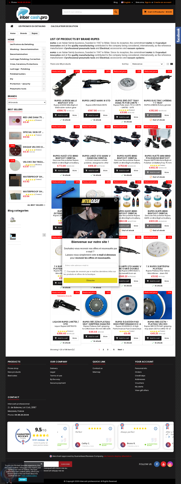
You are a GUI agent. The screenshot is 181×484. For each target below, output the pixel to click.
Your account (144, 361)
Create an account (162, 2)
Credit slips (140, 375)
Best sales (12, 375)
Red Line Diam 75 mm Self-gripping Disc (34, 117)
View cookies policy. (29, 476)
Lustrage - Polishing (20, 69)
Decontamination (19, 54)
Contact (13, 397)
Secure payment (58, 383)
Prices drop (13, 368)
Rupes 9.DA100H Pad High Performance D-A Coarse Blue (127, 324)
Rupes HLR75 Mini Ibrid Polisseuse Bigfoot (158, 157)
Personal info (141, 368)
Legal (52, 372)
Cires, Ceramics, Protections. (24, 64)
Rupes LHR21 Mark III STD (96, 100)
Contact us (98, 368)
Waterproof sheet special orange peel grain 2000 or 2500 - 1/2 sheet (34, 191)
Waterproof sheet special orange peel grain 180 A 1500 (34, 177)
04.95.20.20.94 (23, 2)
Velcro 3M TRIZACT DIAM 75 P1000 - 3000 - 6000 (34, 162)
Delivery (54, 368)
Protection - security (20, 83)
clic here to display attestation (117, 456)
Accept (22, 479)
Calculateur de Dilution (64, 26)
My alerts (139, 386)
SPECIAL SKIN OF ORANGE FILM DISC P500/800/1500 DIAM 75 (34, 132)
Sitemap (96, 372)
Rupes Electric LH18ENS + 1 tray (158, 101)
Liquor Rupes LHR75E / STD (66, 323)
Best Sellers (15, 109)
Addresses (140, 379)
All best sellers (36, 205)
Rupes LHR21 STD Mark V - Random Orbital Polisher (96, 158)
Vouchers (139, 383)
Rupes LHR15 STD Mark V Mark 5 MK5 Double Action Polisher (127, 269)
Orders (138, 372)
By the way (55, 379)
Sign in (148, 2)
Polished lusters (17, 74)
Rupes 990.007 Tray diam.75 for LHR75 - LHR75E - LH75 (127, 103)
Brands (12, 96)
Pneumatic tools (18, 88)
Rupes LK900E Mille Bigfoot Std (65, 101)
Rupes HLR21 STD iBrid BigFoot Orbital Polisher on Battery (65, 158)
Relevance (147, 64)
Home (11, 39)
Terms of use (56, 375)
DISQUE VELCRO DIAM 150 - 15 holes (34, 147)
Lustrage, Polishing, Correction (25, 59)
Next (121, 349)
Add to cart (61, 115)
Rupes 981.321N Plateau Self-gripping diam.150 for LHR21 (96, 324)
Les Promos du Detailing (32, 26)
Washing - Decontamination (24, 49)
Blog (116, 2)
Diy (11, 79)
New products (14, 372)
